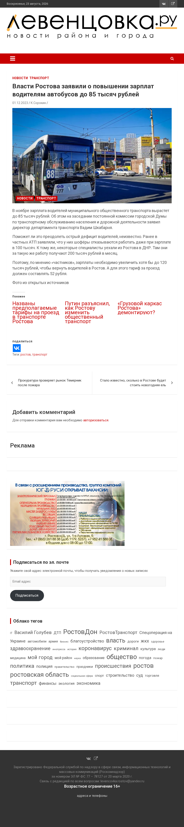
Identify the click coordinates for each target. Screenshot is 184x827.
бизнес (64, 641)
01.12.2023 (20, 103)
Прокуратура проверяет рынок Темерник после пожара (49, 382)
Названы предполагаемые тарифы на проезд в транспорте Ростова (35, 312)
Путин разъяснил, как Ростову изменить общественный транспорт (87, 312)
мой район (63, 658)
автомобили (37, 641)
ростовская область (39, 674)
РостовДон (80, 632)
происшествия (113, 666)
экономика (88, 683)
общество (122, 657)
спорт (99, 676)
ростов (25, 354)
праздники (85, 667)
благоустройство (87, 641)
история (72, 649)
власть (115, 640)
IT (11, 633)
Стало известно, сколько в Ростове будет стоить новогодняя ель (133, 382)
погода (145, 658)
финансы (47, 683)
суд (139, 675)
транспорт (39, 354)
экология (66, 683)
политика (22, 666)
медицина (18, 658)
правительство (64, 666)
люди (161, 649)
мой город (40, 657)
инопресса (59, 649)
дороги (133, 641)
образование (94, 658)
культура (148, 649)
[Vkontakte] (17, 348)
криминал (126, 648)
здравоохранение (30, 648)
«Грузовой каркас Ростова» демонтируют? (140, 308)
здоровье (157, 641)
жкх (145, 641)
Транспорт (39, 78)
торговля (152, 676)
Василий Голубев (33, 632)
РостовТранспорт (118, 632)
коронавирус (95, 648)
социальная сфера (82, 675)
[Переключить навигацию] (12, 58)
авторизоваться (95, 420)
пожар (158, 658)
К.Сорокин (38, 103)
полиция (44, 666)
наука (77, 658)
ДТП (57, 633)
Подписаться (26, 595)
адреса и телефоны (92, 796)
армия (53, 641)
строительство (120, 675)
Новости (20, 78)
